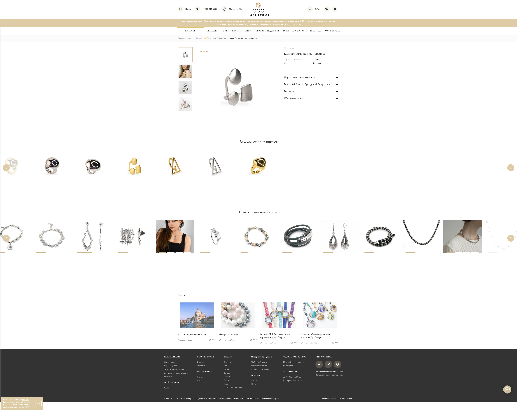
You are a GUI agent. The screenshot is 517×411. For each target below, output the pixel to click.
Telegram (290, 365)
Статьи (200, 377)
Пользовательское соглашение (329, 375)
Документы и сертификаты (176, 373)
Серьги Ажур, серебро (89, 256)
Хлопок (254, 380)
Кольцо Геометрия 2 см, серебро (53, 185)
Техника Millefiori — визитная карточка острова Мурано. (275, 336)
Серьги (248, 31)
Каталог (190, 31)
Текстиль (315, 31)
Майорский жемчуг (228, 334)
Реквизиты (168, 376)
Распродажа (332, 31)
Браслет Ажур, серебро (48, 256)
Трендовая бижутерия (216, 38)
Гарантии (201, 365)
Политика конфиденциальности (329, 371)
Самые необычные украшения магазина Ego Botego (316, 336)
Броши (260, 31)
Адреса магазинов (294, 380)
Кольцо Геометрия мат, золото (134, 185)
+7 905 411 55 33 (293, 377)
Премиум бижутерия (233, 387)
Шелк (253, 384)
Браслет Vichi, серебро (294, 256)
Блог (199, 380)
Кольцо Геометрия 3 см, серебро (94, 185)
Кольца (236, 31)
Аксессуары (299, 31)
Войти (167, 388)
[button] (6, 167)
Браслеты (212, 31)
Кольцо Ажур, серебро (212, 256)
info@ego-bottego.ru (295, 362)
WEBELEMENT (346, 398)
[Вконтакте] (328, 9)
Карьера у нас (170, 365)
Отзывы (200, 362)
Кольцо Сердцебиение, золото (257, 185)
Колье (225, 31)
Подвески (273, 31)
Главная (181, 38)
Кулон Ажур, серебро (170, 256)
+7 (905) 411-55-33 (290, 24)
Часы (285, 31)
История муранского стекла (192, 334)
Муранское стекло (259, 365)
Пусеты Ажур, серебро (130, 256)
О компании (169, 362)
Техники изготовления (174, 369)
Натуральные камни (260, 369)
